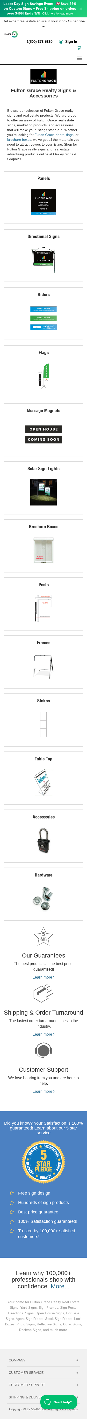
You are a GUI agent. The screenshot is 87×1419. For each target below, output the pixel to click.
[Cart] (79, 47)
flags (69, 135)
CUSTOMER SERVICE (43, 1372)
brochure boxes (19, 139)
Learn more (43, 977)
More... (60, 1286)
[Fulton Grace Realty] (43, 75)
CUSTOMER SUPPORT (43, 1385)
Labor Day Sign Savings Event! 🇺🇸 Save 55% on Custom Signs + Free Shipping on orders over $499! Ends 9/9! (39, 8)
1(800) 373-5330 (39, 41)
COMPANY (43, 1360)
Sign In (70, 41)
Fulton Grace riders (49, 135)
